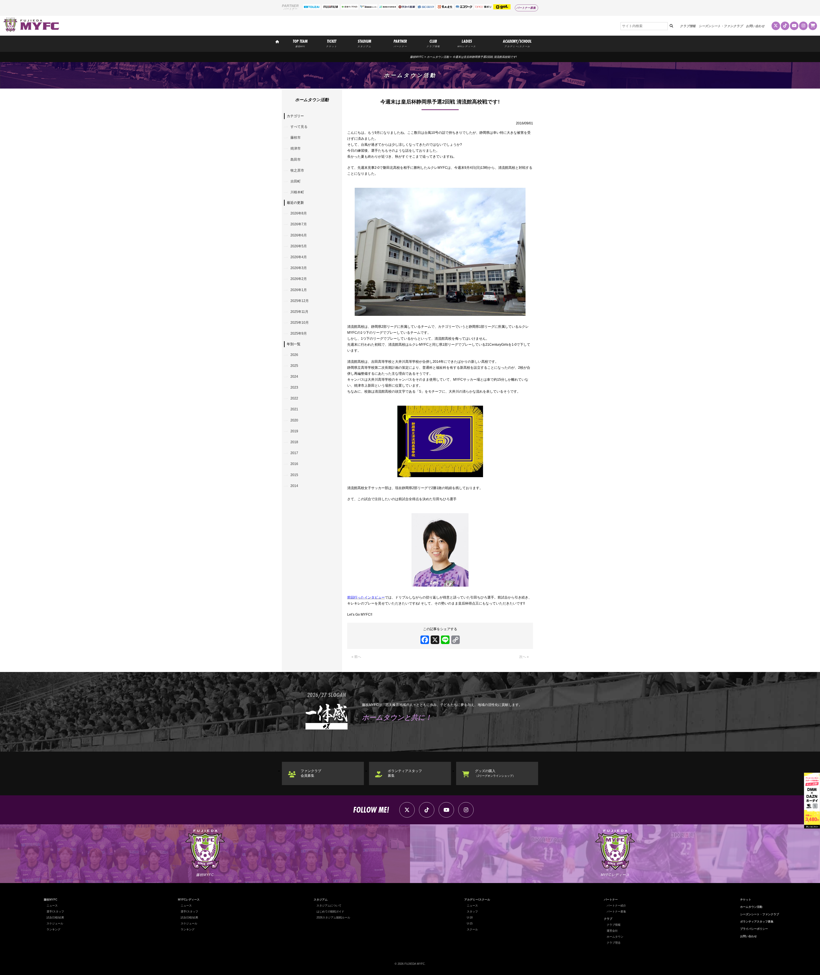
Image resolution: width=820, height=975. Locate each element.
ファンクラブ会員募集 (311, 773)
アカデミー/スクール (477, 899)
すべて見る (299, 126)
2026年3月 (298, 268)
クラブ (608, 918)
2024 (294, 376)
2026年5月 (298, 246)
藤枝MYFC (416, 56)
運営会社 (612, 930)
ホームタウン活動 (438, 56)
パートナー (611, 899)
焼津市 (295, 148)
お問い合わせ (755, 26)
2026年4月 (298, 257)
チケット (745, 899)
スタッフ (472, 911)
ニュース (52, 905)
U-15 (470, 923)
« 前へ (356, 657)
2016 (294, 464)
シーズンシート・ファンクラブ (721, 26)
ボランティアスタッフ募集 (405, 773)
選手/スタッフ (55, 911)
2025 (294, 365)
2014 (294, 486)
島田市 (295, 159)
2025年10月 (299, 322)
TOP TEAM (300, 43)
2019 (294, 431)
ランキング (53, 929)
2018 (294, 442)
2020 (294, 420)
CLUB (433, 43)
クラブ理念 (614, 942)
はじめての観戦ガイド (330, 911)
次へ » (524, 657)
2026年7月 (298, 224)
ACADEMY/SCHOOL (517, 43)
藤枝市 (295, 137)
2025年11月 (299, 311)
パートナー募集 (526, 7)
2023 (294, 387)
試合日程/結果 (55, 917)
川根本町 (297, 192)
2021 (294, 409)
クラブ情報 (688, 26)
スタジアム (321, 899)
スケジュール (55, 923)
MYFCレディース (189, 899)
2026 (294, 355)
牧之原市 (297, 170)
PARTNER (400, 43)
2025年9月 (298, 333)
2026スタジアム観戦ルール (333, 917)
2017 (294, 453)
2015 (294, 475)
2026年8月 (298, 213)
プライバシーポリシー (754, 928)
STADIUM (364, 43)
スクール (472, 929)
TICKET (331, 43)
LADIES (467, 43)
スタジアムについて (328, 905)
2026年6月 (298, 235)
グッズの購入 (495, 773)
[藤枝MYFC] (31, 31)
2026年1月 (298, 290)
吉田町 (295, 181)
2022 (294, 398)
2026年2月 (298, 279)
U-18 (470, 917)
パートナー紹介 (616, 905)
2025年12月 (299, 301)
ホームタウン (615, 936)
